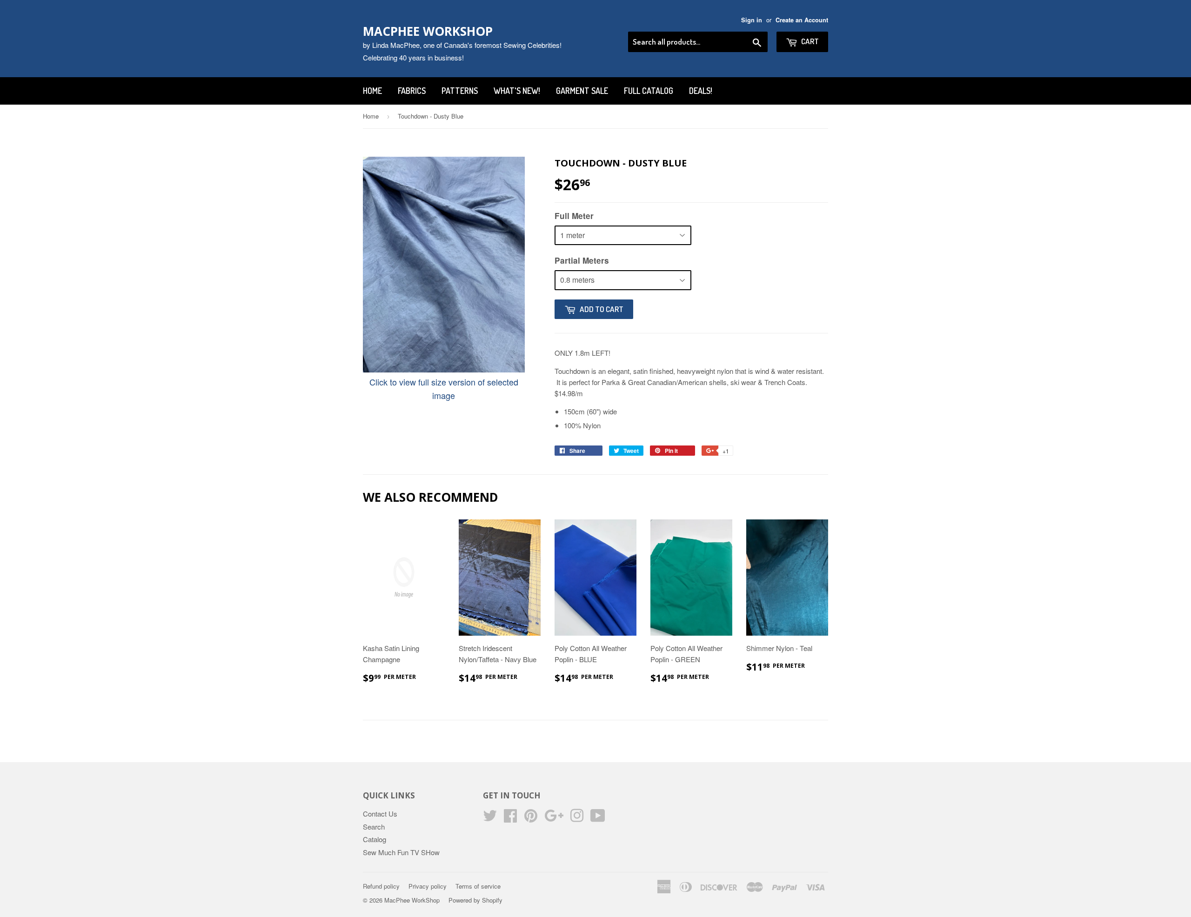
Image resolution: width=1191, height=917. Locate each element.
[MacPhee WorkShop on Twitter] (490, 818)
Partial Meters (582, 260)
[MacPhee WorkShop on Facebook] (510, 818)
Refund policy (381, 886)
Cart (809, 41)
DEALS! (700, 91)
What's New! (517, 91)
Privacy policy (427, 886)
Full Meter (574, 215)
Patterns (460, 91)
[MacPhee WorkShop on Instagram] (577, 818)
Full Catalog (648, 91)
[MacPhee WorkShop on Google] (553, 818)
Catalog (374, 839)
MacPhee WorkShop (428, 31)
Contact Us (380, 813)
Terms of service (478, 886)
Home (372, 91)
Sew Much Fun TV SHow (401, 852)
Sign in (751, 20)
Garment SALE (582, 91)
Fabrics (412, 91)
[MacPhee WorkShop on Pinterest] (531, 818)
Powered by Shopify (475, 900)
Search (374, 826)
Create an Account (802, 20)
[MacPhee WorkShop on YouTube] (597, 818)
